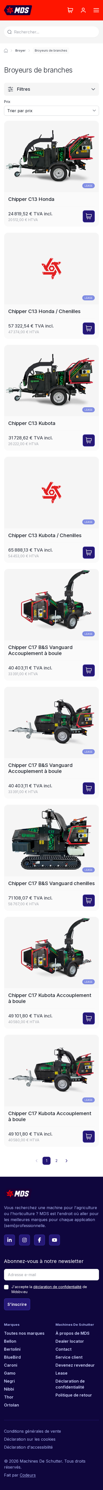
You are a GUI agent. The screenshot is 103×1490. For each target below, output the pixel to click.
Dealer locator (70, 1341)
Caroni (10, 1365)
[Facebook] (39, 1240)
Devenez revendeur (75, 1365)
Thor (9, 1397)
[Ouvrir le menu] (96, 10)
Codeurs (28, 1475)
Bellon (10, 1341)
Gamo (10, 1373)
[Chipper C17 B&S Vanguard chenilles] (51, 857)
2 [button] (57, 1161)
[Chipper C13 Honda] (51, 173)
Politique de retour (74, 1395)
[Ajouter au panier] (89, 216)
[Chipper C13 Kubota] (51, 397)
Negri (9, 1381)
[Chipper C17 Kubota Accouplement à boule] (51, 972)
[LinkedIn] (9, 1240)
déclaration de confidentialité (57, 1287)
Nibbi (9, 1389)
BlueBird (12, 1357)
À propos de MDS (73, 1333)
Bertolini (12, 1349)
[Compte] (83, 10)
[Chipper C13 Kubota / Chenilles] (51, 509)
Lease (62, 1373)
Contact (64, 1349)
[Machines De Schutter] (18, 10)
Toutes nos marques (24, 1333)
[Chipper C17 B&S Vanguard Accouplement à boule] (51, 624)
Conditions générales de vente (32, 1431)
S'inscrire (17, 1304)
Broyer (20, 50)
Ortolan (11, 1405)
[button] (66, 1161)
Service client (69, 1357)
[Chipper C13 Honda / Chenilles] (51, 285)
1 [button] (46, 1161)
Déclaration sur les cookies (30, 1439)
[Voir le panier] (70, 10)
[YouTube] (54, 1240)
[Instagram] (24, 1240)
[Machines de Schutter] (6, 51)
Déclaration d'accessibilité (28, 1447)
